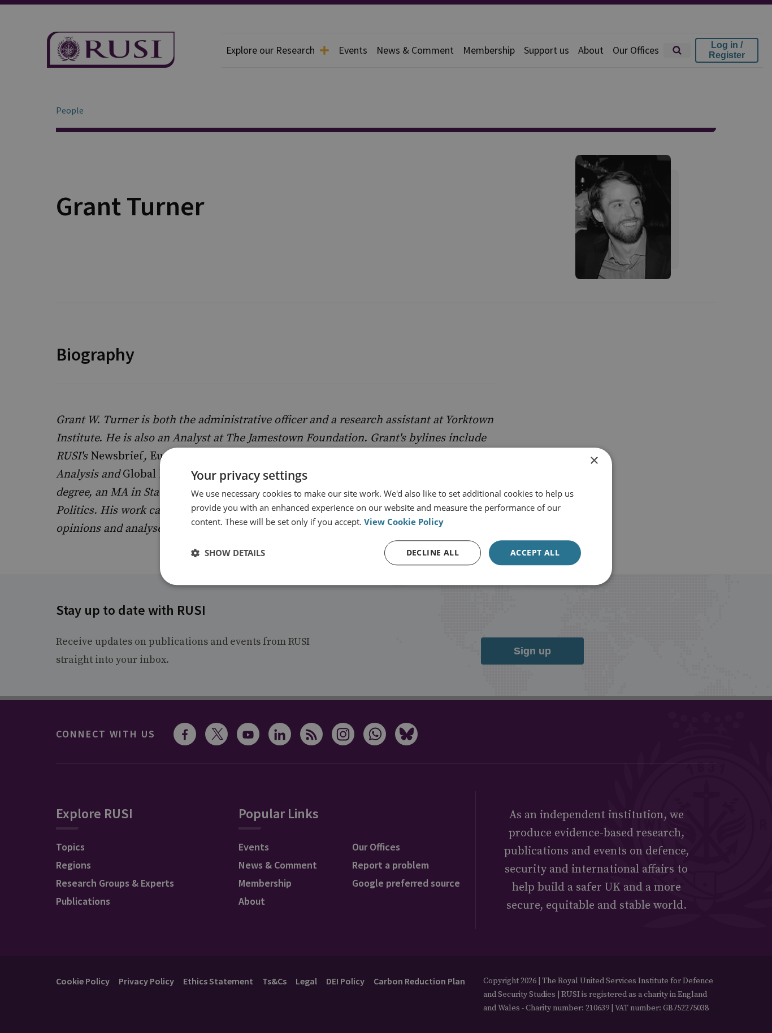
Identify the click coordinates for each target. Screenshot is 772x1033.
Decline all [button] (432, 552)
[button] (228, 552)
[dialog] (386, 516)
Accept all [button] (535, 552)
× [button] (593, 461)
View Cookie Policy (404, 521)
